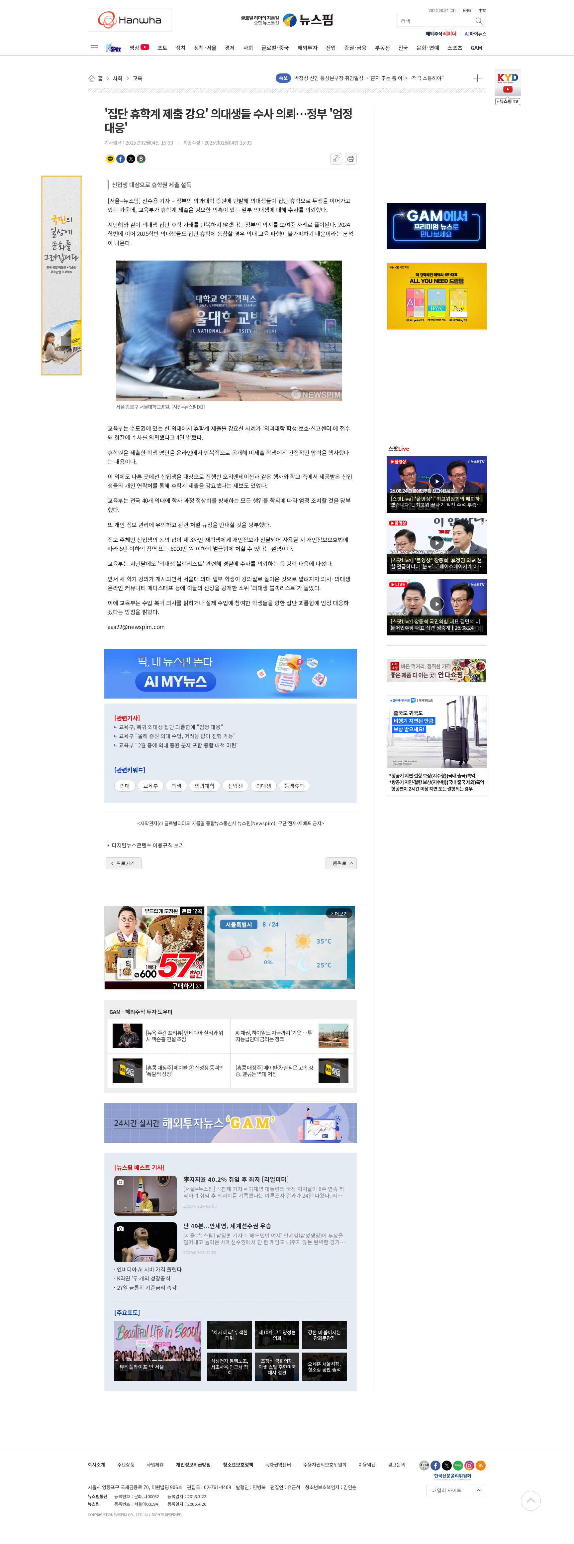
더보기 (477, 78)
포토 (162, 48)
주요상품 (126, 1464)
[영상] (437, 484)
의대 (125, 786)
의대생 (263, 786)
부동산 (382, 48)
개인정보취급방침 (193, 1464)
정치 (181, 48)
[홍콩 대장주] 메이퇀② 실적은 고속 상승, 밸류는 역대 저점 (274, 1070)
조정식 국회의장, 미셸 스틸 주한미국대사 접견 (277, 1366)
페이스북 (120, 159)
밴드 (141, 159)
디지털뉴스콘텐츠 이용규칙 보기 (148, 845)
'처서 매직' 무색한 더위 (229, 1335)
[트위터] (447, 1466)
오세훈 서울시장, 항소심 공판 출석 (324, 1366)
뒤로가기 (125, 863)
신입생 (235, 786)
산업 (331, 48)
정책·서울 (205, 48)
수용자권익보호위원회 (324, 1464)
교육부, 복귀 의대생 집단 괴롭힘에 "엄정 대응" (171, 726)
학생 (176, 786)
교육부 (150, 786)
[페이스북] (435, 1466)
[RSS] (481, 1466)
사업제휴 (155, 1464)
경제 (230, 48)
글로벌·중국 (275, 48)
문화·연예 (428, 48)
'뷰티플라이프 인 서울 (141, 1367)
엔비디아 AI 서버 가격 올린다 (149, 1269)
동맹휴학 (294, 786)
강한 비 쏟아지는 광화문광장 (324, 1335)
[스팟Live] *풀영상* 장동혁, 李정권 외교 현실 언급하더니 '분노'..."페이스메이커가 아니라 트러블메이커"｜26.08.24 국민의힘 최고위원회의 (437, 563)
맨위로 (339, 863)
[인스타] (469, 1466)
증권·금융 (355, 48)
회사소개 (96, 1464)
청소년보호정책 (238, 1464)
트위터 (131, 159)
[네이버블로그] (458, 1466)
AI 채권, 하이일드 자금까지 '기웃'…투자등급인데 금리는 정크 (274, 1036)
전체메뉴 (94, 47)
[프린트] (351, 159)
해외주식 (441, 33)
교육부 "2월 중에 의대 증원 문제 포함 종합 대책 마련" (179, 745)
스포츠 (454, 48)
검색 (479, 21)
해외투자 (308, 48)
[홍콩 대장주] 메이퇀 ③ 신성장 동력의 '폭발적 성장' (185, 1070)
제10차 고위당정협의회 (277, 1335)
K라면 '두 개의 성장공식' (144, 1278)
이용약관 (367, 1464)
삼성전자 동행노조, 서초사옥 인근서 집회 (229, 1366)
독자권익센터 (278, 1464)
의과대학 (205, 786)
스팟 (398, 448)
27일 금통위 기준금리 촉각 (147, 1287)
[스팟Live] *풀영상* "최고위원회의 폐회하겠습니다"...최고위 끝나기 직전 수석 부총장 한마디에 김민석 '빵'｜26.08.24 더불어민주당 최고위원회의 (436, 501)
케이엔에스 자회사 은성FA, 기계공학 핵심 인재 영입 (348, 77)
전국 (403, 48)
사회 (248, 48)
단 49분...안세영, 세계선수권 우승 (227, 1226)
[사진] (145, 1195)
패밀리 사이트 (446, 1490)
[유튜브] (424, 1466)
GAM (476, 48)
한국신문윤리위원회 (452, 1477)
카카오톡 (110, 159)
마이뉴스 (476, 33)
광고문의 (396, 1464)
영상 (135, 48)
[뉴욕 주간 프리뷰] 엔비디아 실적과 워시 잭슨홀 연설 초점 (184, 1036)
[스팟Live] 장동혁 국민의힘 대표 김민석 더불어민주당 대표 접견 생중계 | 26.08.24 (435, 624)
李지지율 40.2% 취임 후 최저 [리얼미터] (236, 1179)
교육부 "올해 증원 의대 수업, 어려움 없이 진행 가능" (177, 735)
